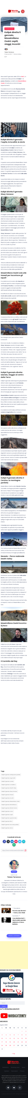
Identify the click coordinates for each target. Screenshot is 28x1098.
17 (2, 1042)
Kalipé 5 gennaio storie (7, 828)
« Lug (13, 1053)
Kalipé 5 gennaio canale (7, 781)
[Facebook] (8, 1087)
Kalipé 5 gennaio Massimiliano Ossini (10, 801)
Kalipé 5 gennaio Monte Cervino (9, 808)
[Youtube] (14, 1087)
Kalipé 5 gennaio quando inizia (9, 818)
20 (14, 1042)
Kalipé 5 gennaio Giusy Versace (9, 791)
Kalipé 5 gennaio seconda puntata (10, 824)
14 (18, 1038)
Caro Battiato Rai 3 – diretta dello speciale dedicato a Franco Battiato (19, 921)
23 (26, 1042)
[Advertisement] (14, 955)
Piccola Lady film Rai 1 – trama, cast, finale (19, 912)
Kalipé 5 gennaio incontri (7, 798)
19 (10, 1042)
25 (6, 1045)
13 (14, 1038)
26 (10, 1045)
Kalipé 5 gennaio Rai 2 (6, 821)
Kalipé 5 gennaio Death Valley (8, 788)
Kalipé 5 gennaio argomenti (8, 778)
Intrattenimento (9, 28)
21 (18, 1042)
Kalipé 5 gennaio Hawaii (7, 794)
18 (6, 1042)
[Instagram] (19, 1087)
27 (14, 1045)
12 (10, 1038)
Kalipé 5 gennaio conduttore (8, 784)
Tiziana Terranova (9, 52)
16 (26, 1038)
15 (22, 1038)
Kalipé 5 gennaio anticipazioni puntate (10, 774)
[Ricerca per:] (12, 1003)
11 (6, 1038)
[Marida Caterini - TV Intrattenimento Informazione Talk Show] (14, 11)
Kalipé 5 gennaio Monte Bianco (9, 804)
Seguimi (14, 871)
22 (22, 1042)
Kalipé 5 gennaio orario (7, 811)
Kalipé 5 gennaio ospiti (7, 814)
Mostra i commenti (14, 935)
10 (2, 1038)
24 (2, 1045)
